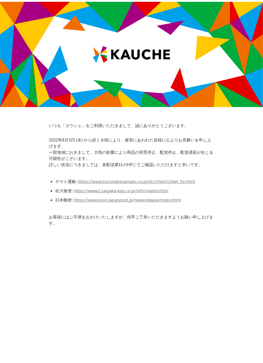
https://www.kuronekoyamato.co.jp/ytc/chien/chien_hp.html (136, 181)
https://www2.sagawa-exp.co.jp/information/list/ (121, 191)
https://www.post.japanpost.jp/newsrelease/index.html (127, 200)
